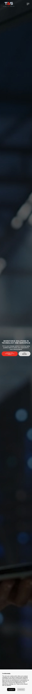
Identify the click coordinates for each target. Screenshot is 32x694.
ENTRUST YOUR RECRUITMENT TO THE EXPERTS (9, 354)
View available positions (24, 354)
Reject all (21, 689)
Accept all (11, 689)
